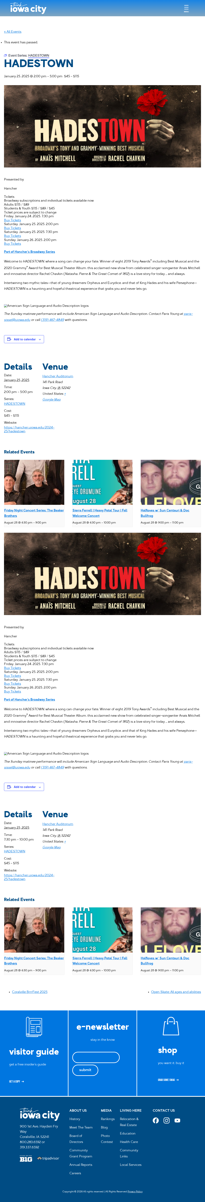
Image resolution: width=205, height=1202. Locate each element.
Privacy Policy (135, 1192)
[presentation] (34, 482)
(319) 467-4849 (52, 320)
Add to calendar (25, 339)
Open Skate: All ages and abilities (176, 992)
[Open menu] (186, 8)
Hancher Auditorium (57, 376)
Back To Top (199, 427)
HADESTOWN (14, 404)
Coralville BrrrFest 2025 (29, 992)
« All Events (12, 32)
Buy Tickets (12, 220)
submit (85, 1070)
